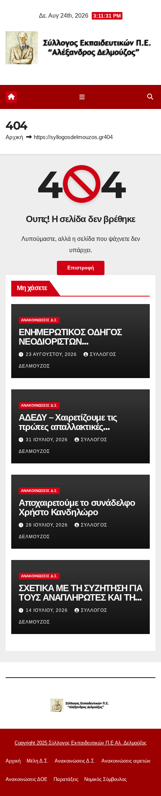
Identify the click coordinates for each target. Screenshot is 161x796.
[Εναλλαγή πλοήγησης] (81, 97)
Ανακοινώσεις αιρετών (126, 761)
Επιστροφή (80, 268)
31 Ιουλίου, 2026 (47, 439)
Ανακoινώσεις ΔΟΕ (27, 779)
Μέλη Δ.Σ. (38, 761)
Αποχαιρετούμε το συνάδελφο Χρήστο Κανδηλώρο (77, 507)
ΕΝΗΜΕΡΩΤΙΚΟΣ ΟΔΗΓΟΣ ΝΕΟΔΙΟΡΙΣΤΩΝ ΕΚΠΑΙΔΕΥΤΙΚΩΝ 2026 (70, 341)
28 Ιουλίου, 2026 (47, 525)
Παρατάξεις (66, 779)
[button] (150, 97)
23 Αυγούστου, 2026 (52, 354)
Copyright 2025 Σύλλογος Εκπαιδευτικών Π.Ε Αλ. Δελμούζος (80, 743)
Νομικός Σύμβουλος (105, 779)
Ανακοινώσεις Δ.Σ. (39, 320)
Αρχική (14, 137)
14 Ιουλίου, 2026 (47, 610)
